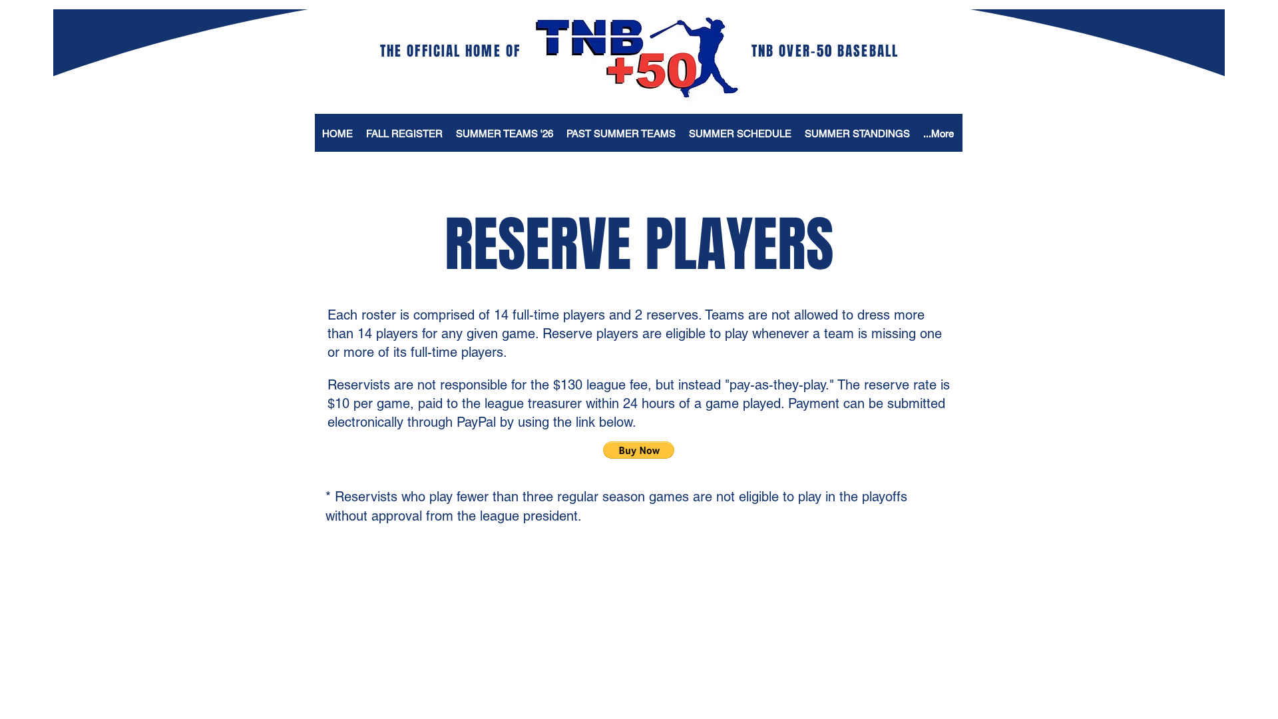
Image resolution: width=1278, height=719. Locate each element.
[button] (638, 450)
